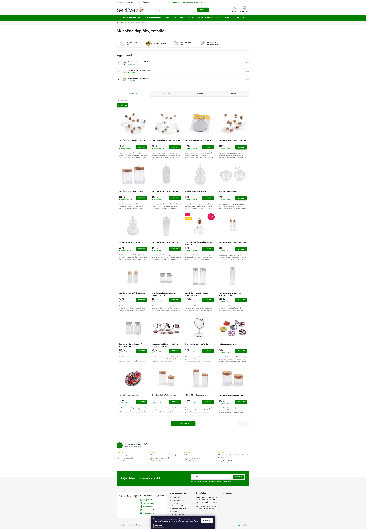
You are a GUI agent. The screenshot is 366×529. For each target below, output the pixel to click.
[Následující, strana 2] (240, 423)
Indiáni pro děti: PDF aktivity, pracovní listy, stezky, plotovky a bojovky (207, 507)
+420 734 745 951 (148, 503)
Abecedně (233, 94)
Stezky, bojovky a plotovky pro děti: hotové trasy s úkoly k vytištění (206, 498)
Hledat (203, 10)
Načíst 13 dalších (181, 424)
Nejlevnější (166, 94)
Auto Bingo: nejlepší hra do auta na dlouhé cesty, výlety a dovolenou (206, 503)
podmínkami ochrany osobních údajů (220, 482)
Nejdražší (200, 94)
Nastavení (158, 526)
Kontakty (174, 511)
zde (196, 521)
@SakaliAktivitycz (149, 513)
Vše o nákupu (120, 2)
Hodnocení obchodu (178, 514)
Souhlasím (206, 520)
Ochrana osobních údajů (179, 509)
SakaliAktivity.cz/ (148, 506)
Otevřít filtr (122, 105)
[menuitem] (130, 18)
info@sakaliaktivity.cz (150, 500)
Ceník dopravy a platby (133, 2)
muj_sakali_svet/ (148, 510)
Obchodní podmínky (178, 506)
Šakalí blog (146, 2)
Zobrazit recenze (137, 447)
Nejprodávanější (133, 94)
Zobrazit (141, 147)
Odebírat (238, 477)
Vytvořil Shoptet (245, 525)
